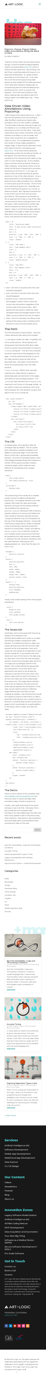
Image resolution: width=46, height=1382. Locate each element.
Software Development (16, 1150)
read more (11, 990)
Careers (8, 1275)
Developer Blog (11, 888)
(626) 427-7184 (11, 1315)
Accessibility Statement (27, 1372)
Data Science (11, 1162)
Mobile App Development (18, 1154)
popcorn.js (9, 151)
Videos (8, 1182)
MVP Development (14, 1227)
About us (9, 1199)
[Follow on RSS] (27, 1326)
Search (37, 830)
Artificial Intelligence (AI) (17, 1145)
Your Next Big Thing (15, 1236)
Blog (7, 1195)
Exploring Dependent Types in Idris (19, 854)
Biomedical (9, 882)
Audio (7, 879)
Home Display (10, 892)
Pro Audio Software (14, 1253)
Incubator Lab (10, 895)
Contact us (10, 1266)
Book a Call (10, 1270)
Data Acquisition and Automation (21, 1232)
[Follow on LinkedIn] (10, 1326)
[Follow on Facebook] (6, 1326)
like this (28, 67)
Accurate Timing (11, 851)
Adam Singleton (13, 56)
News (7, 905)
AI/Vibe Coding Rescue (16, 1223)
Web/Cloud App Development (20, 1158)
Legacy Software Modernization (21, 1215)
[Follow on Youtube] (15, 1326)
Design (7, 885)
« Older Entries (10, 1115)
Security (8, 912)
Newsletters (11, 1186)
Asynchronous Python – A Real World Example (23, 863)
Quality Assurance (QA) (13, 908)
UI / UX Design (12, 1166)
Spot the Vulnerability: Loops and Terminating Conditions (21, 962)
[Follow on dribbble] (23, 1326)
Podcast (9, 1191)
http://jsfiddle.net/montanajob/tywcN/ (19, 796)
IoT (6, 902)
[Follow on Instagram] (19, 1326)
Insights (8, 898)
